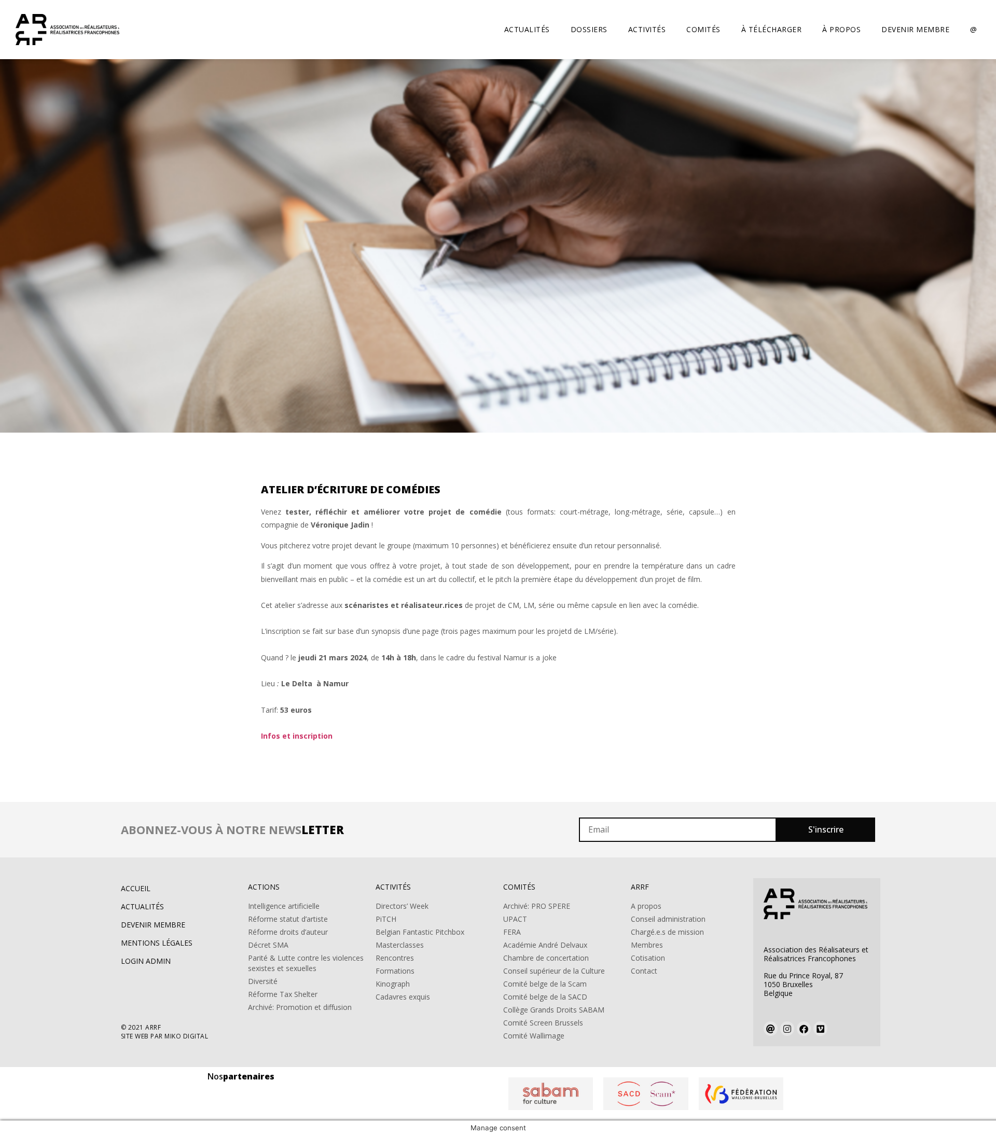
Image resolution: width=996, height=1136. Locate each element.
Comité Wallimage (533, 1036)
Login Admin (146, 961)
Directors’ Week (402, 906)
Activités (647, 29)
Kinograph (393, 984)
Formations (395, 971)
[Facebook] (804, 1028)
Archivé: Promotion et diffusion (300, 1007)
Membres (647, 945)
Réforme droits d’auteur (288, 932)
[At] (771, 1028)
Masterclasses (400, 945)
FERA (512, 932)
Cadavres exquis (403, 997)
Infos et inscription (297, 736)
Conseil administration (668, 919)
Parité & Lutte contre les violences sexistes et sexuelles (306, 963)
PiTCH (386, 919)
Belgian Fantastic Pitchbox (420, 932)
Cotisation (648, 958)
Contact (644, 971)
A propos (646, 906)
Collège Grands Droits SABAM (553, 1010)
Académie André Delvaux (545, 945)
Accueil (135, 888)
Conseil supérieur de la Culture (554, 971)
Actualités (527, 29)
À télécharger (771, 29)
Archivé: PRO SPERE (536, 906)
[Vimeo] (820, 1028)
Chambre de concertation (546, 958)
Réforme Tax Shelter (282, 994)
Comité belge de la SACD (545, 997)
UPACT (515, 919)
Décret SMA (268, 945)
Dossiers (589, 29)
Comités (703, 29)
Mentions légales (156, 943)
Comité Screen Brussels (543, 1023)
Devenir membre (915, 29)
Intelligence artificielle (284, 906)
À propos (841, 29)
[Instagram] (787, 1028)
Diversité (263, 981)
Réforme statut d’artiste (288, 919)
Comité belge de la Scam (545, 984)
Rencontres (395, 958)
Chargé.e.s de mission (667, 932)
